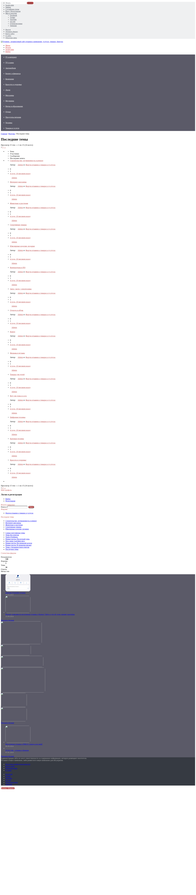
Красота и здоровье (13, 84)
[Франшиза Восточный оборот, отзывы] (21, 643)
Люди (7, 90)
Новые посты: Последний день (17, 539)
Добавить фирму (11, 32)
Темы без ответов (12, 535)
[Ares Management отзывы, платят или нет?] (16, 655)
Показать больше (7, 620)
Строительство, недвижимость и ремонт (26, 161)
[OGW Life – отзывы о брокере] (5, 748)
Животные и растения (19, 203)
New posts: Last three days (15, 541)
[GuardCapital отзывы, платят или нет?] (22, 666)
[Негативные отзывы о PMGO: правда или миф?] (17, 742)
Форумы (11, 134)
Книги (12, 332)
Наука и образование (14, 106)
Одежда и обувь (16, 310)
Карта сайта (9, 34)
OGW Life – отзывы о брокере (17, 750)
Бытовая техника (17, 439)
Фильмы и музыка (17, 353)
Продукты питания (13, 117)
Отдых (8, 112)
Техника (8, 123)
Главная (4, 134)
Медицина (9, 101)
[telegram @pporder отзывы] (17, 591)
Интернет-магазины (18, 182)
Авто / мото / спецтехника (21, 289)
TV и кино (9, 63)
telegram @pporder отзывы (15, 593)
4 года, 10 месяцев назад (20, 173)
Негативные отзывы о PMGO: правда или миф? (24, 744)
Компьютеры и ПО (17, 267)
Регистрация (10, 501)
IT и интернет (11, 57)
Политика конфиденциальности (17, 764)
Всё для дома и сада (18, 396)
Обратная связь (11, 38)
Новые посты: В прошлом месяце (18, 545)
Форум (8, 29)
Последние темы (11, 549)
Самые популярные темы (15, 533)
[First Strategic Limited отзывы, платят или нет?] (14, 706)
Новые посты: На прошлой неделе (18, 543)
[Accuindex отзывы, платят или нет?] (14, 721)
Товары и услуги (12, 128)
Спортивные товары (18, 225)
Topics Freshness (11, 537)
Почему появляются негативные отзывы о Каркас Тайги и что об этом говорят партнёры (40, 614)
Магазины (9, 95)
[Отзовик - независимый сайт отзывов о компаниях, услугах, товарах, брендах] (32, 42)
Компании (9, 79)
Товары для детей (17, 374)
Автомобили (10, 68)
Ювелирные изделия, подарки (22, 246)
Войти (7, 499)
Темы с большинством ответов (17, 547)
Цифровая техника (17, 417)
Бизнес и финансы (13, 73)
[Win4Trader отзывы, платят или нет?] (23, 692)
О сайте (8, 36)
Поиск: (3, 507)
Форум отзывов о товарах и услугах (40, 165)
